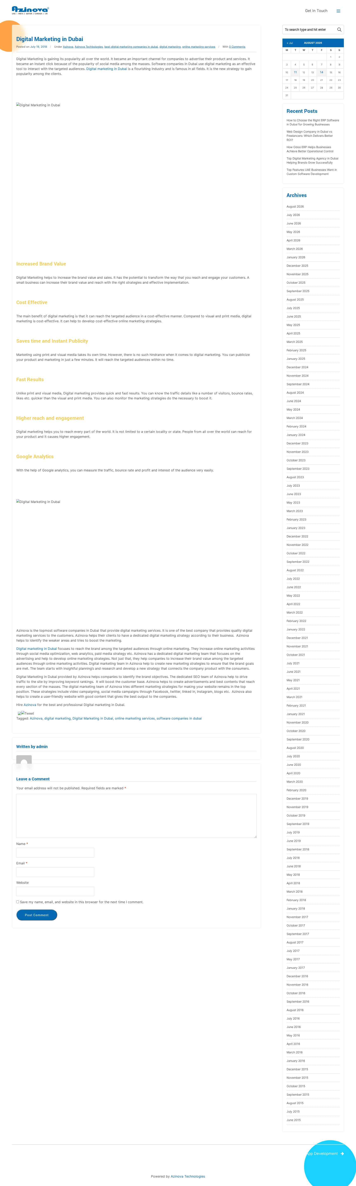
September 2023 (298, 468)
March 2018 (295, 891)
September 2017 (298, 934)
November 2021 (297, 646)
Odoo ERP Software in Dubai (43, 1153)
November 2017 (297, 917)
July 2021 (293, 663)
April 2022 (293, 604)
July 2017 (293, 950)
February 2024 (296, 426)
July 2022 (293, 578)
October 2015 (296, 1086)
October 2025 (296, 282)
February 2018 (296, 900)
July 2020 (293, 756)
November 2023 (298, 451)
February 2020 (296, 790)
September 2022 (298, 561)
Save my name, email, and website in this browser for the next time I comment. (81, 902)
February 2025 (296, 350)
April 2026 (293, 240)
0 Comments (237, 46)
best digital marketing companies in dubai (131, 46)
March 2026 (295, 248)
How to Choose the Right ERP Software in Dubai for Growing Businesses (313, 122)
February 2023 (296, 519)
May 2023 (293, 502)
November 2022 (297, 544)
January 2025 (296, 358)
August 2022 (295, 570)
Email (21, 863)
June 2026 (294, 223)
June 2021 (294, 671)
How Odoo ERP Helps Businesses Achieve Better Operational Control (310, 149)
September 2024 (298, 384)
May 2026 (293, 232)
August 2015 (295, 1103)
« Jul (290, 43)
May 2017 (293, 959)
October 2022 (296, 553)
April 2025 (293, 333)
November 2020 (298, 722)
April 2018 (293, 883)
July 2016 (293, 1018)
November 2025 (298, 274)
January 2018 (296, 908)
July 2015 (293, 1111)
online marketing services (198, 46)
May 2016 (293, 1035)
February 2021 (296, 705)
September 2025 (298, 291)
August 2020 (295, 747)
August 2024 (295, 392)
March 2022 (295, 612)
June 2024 (294, 401)
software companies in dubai (179, 718)
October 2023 (296, 460)
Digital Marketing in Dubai (93, 718)
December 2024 (297, 367)
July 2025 (293, 308)
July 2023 (293, 485)
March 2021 (294, 697)
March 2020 (295, 781)
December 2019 (297, 798)
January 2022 (296, 629)
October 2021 (296, 654)
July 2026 (293, 215)
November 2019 (297, 807)
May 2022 (293, 595)
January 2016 (296, 1060)
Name (22, 844)
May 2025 (293, 325)
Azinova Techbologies (89, 46)
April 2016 (293, 1044)
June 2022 (294, 587)
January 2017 (296, 967)
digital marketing (170, 46)
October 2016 (296, 993)
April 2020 (293, 773)
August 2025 (295, 299)
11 (295, 72)
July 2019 (293, 832)
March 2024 (295, 418)
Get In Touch (316, 10)
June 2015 (294, 1120)
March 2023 (295, 511)
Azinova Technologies (188, 1176)
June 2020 (294, 764)
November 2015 (297, 1077)
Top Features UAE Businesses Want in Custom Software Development (312, 172)
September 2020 (298, 739)
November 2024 (298, 375)
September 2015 (298, 1094)
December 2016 (297, 976)
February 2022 (296, 621)
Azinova (68, 46)
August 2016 (295, 1010)
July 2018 (293, 857)
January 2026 (296, 257)
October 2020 (296, 731)
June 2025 (294, 316)
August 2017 (295, 942)
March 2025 (295, 341)
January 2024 (296, 435)
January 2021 (296, 714)
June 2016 (294, 1027)
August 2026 (295, 206)
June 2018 (294, 866)
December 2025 (297, 265)
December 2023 (297, 443)
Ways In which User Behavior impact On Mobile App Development (279, 1153)
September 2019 (298, 824)
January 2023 (296, 528)
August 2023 (295, 477)
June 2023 (294, 494)
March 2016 (295, 1052)
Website (22, 882)
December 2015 (297, 1069)
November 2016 (297, 984)
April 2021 (293, 688)
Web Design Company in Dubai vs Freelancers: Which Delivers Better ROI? (310, 136)
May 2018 (293, 874)
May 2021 (293, 680)
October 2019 (296, 815)
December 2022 (297, 536)
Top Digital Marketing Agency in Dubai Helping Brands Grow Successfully (312, 160)
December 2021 (297, 638)
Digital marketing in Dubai (106, 69)
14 (321, 72)
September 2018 (298, 849)
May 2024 (293, 409)
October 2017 (296, 925)
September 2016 (298, 1001)
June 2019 (294, 841)
